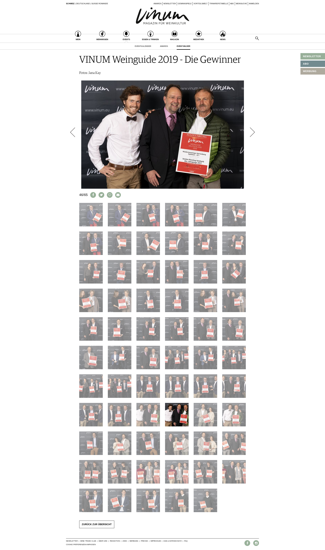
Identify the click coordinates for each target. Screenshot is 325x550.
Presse (144, 541)
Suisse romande (99, 4)
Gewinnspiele (185, 4)
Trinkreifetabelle (218, 4)
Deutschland (83, 4)
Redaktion (115, 541)
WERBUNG (310, 71)
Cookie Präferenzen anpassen (81, 544)
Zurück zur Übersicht (97, 524)
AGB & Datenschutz (172, 541)
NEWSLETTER (312, 56)
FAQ (186, 541)
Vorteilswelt (200, 4)
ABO (306, 63)
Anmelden (254, 4)
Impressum (155, 541)
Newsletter (169, 4)
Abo (232, 4)
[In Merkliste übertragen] (110, 195)
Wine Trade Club (88, 541)
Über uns (103, 541)
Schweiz (70, 4)
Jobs (124, 541)
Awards (157, 4)
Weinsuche (241, 4)
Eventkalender (143, 46)
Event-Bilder (183, 46)
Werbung (133, 541)
